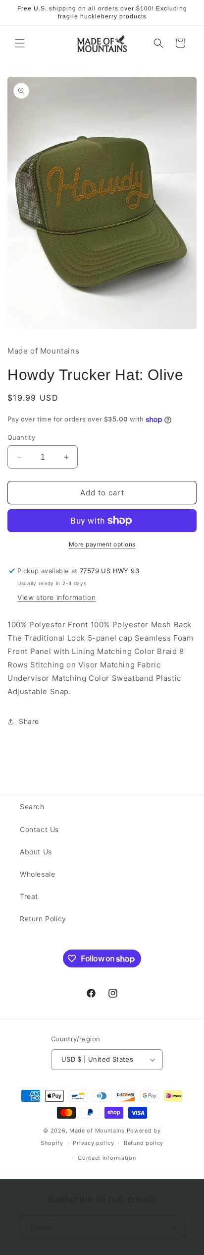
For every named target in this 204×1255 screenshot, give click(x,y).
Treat (29, 896)
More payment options (102, 544)
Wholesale (37, 874)
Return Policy (43, 918)
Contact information (107, 1157)
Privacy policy (93, 1142)
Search (32, 806)
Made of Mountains (97, 1130)
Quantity (21, 437)
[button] (20, 43)
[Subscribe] (173, 1227)
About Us (36, 851)
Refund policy (143, 1142)
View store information (56, 597)
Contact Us (39, 829)
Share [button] (29, 721)
